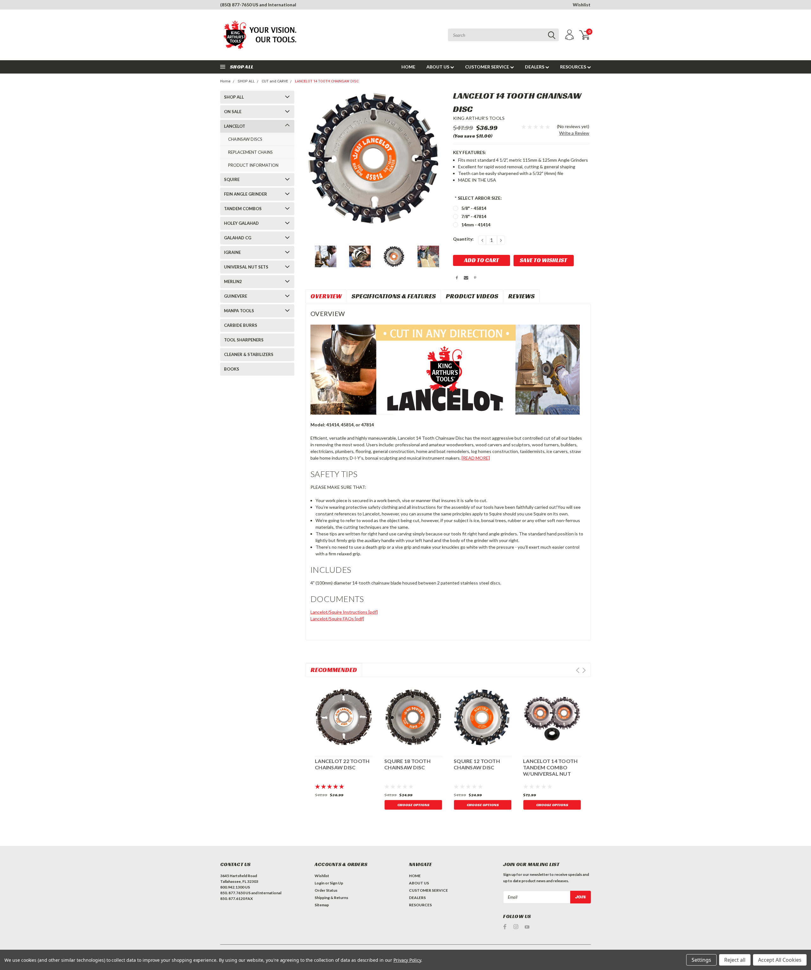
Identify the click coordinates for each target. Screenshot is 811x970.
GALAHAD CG (237, 237)
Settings (701, 959)
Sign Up (336, 883)
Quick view (344, 716)
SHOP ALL (246, 81)
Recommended (333, 670)
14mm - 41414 (475, 224)
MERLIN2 (233, 281)
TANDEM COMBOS (243, 208)
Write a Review (574, 133)
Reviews (521, 296)
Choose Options (413, 804)
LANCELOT (234, 126)
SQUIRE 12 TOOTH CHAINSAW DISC (477, 764)
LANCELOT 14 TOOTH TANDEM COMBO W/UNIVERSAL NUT (550, 767)
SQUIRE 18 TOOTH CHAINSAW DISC (407, 764)
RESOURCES (573, 66)
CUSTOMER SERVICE (487, 66)
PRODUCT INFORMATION (253, 165)
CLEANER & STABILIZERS (248, 354)
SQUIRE (231, 179)
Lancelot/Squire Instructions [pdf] (344, 612)
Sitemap (322, 904)
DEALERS (535, 66)
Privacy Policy (407, 960)
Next (584, 670)
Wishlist (582, 4)
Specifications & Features (394, 296)
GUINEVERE (235, 296)
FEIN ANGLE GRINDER (245, 194)
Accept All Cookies (779, 959)
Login (319, 883)
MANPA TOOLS (239, 310)
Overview (326, 296)
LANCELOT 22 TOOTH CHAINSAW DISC (342, 764)
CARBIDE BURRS (240, 325)
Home (225, 81)
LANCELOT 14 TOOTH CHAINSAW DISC (327, 81)
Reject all (734, 959)
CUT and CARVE (275, 81)
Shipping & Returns (331, 897)
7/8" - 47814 (473, 216)
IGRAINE (232, 252)
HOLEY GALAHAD (241, 223)
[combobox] (503, 35)
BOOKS (231, 369)
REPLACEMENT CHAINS (250, 152)
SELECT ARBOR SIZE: (478, 198)
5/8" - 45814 (473, 208)
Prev (578, 670)
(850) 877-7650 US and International (258, 4)
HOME (408, 66)
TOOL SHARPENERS (244, 339)
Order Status (326, 890)
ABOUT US (438, 66)
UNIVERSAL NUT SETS (246, 266)
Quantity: (463, 239)
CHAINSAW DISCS (245, 139)
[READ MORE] (476, 458)
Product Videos (472, 296)
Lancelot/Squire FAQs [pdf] (337, 618)
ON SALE (232, 111)
